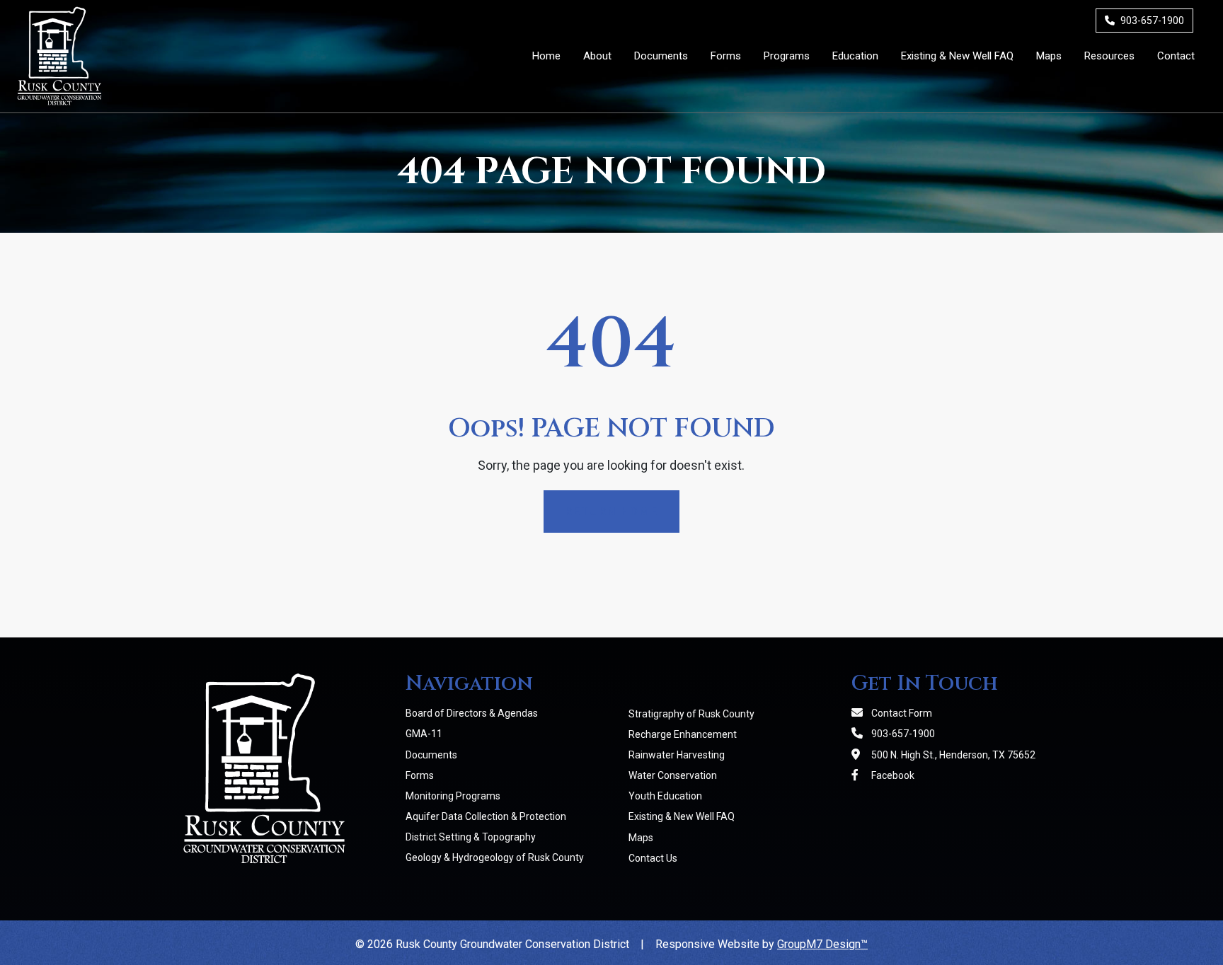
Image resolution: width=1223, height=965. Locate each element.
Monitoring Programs (453, 796)
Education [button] (855, 56)
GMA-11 (424, 733)
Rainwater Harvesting (676, 755)
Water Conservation (672, 775)
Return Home (611, 511)
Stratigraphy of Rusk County (691, 714)
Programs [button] (787, 56)
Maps (1049, 56)
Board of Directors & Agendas (472, 713)
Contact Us (652, 858)
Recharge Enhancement (682, 734)
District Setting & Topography (471, 837)
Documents (661, 56)
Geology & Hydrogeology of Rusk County (495, 857)
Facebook (891, 775)
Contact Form (900, 713)
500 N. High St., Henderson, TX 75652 (952, 755)
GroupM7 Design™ (822, 944)
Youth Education (665, 796)
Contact (1176, 56)
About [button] (597, 56)
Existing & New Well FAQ (957, 56)
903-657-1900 (1151, 20)
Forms (726, 56)
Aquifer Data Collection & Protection (486, 816)
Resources (1109, 56)
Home (546, 56)
